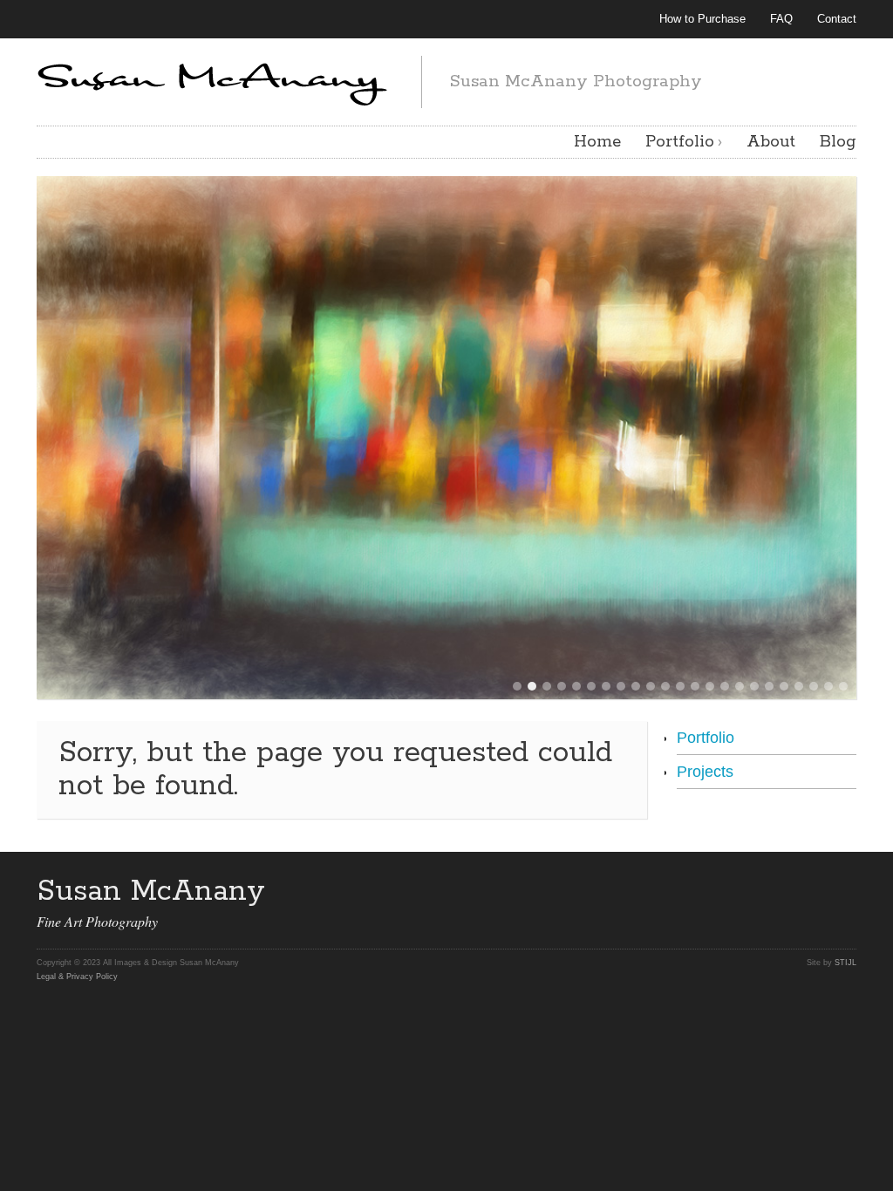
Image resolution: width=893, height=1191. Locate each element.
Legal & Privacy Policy (77, 976)
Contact (836, 18)
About (770, 142)
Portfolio (679, 142)
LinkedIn (778, 894)
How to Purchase (702, 18)
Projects (705, 771)
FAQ (781, 18)
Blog (838, 142)
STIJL (845, 962)
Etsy (811, 894)
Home (597, 142)
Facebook (714, 894)
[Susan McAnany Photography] (215, 79)
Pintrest (746, 894)
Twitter (682, 894)
